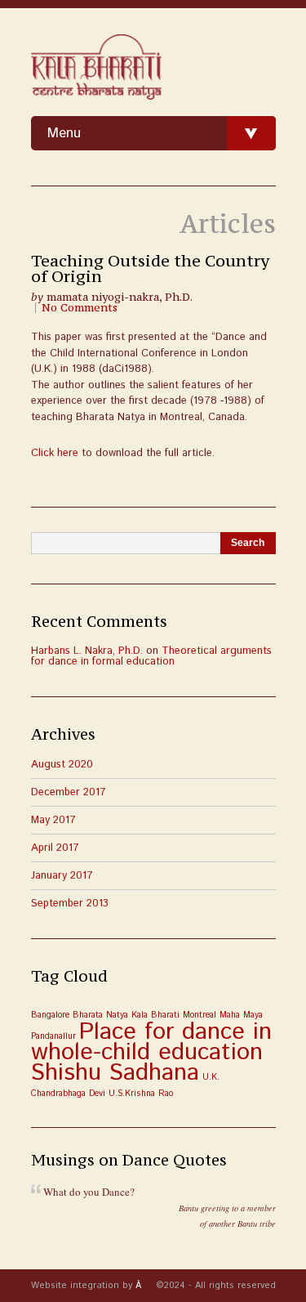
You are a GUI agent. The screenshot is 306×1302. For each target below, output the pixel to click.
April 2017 (55, 848)
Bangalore (50, 1015)
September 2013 (70, 903)
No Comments (80, 307)
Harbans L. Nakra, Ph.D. (87, 651)
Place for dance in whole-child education (151, 1042)
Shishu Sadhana (115, 1072)
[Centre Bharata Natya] (96, 68)
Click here (54, 453)
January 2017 (62, 876)
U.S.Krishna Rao (141, 1093)
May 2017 (53, 820)
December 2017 (68, 792)
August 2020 (62, 764)
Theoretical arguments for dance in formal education (151, 656)
